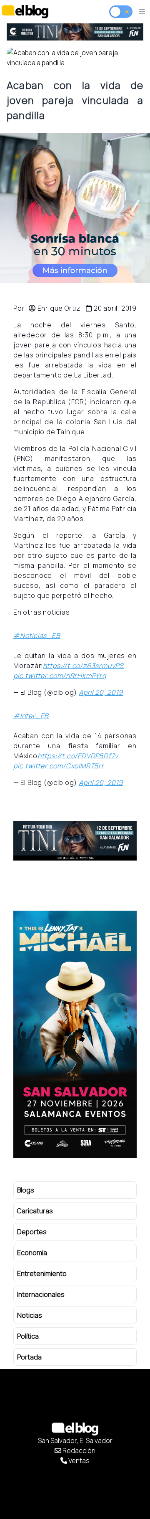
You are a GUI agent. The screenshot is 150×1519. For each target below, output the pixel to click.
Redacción (78, 1450)
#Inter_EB (31, 715)
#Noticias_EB (36, 635)
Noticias (29, 1315)
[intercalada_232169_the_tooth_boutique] (75, 208)
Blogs (25, 1190)
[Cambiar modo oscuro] (120, 11)
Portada (29, 1357)
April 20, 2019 (101, 692)
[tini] (75, 32)
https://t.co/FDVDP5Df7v (78, 755)
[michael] (75, 1034)
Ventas (78, 1460)
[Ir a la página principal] (25, 11)
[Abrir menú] (142, 11)
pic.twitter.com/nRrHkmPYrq (59, 675)
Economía (32, 1252)
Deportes (32, 1231)
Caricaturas (35, 1210)
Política (28, 1336)
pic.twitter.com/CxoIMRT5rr (58, 765)
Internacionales (41, 1294)
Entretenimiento (42, 1273)
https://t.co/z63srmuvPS (83, 665)
